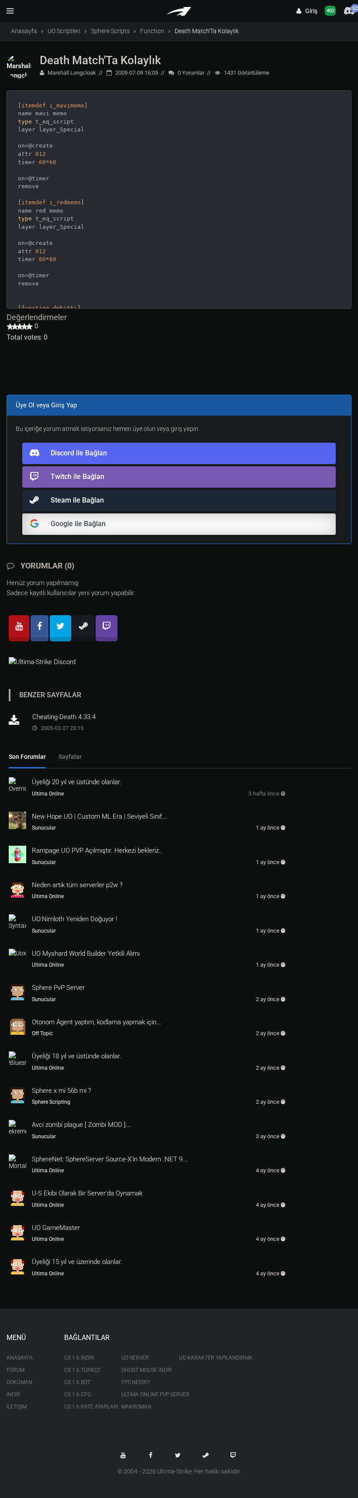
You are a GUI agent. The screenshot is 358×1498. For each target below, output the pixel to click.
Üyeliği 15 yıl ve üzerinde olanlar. (77, 1262)
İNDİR (13, 1394)
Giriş (309, 10)
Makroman (136, 1407)
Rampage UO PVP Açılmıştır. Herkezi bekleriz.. (97, 850)
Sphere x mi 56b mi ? (61, 1091)
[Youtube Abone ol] (123, 1455)
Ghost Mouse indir (143, 1370)
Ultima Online (48, 794)
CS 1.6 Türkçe (82, 1370)
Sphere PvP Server (58, 988)
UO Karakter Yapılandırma (201, 1358)
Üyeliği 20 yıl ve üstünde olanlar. (76, 782)
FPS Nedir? (135, 1382)
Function (152, 31)
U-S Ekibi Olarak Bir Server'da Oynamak (87, 1193)
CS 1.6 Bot (77, 1382)
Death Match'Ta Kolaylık (100, 60)
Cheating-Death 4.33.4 (64, 717)
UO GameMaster (56, 1228)
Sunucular (44, 828)
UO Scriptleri (64, 31)
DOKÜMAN (19, 1382)
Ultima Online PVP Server (143, 1394)
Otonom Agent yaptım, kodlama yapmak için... (97, 1022)
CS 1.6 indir (79, 1358)
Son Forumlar (27, 756)
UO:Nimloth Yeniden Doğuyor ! (74, 919)
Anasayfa (24, 31)
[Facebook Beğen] (151, 1455)
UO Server (135, 1358)
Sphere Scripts (110, 31)
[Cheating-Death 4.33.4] (17, 721)
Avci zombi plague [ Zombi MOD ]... (81, 1125)
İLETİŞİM (17, 1407)
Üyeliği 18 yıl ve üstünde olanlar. (76, 1056)
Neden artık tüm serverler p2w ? (77, 885)
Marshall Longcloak (71, 72)
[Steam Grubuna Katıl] (206, 1455)
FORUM (15, 1370)
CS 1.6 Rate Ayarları (86, 1407)
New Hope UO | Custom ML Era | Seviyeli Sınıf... (99, 816)
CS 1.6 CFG (77, 1394)
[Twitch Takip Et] (233, 1455)
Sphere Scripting (51, 1102)
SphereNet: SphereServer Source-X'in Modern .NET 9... (110, 1159)
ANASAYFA (20, 1358)
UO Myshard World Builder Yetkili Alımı (86, 953)
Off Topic (42, 1033)
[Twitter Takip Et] (178, 1455)
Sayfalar (70, 756)
